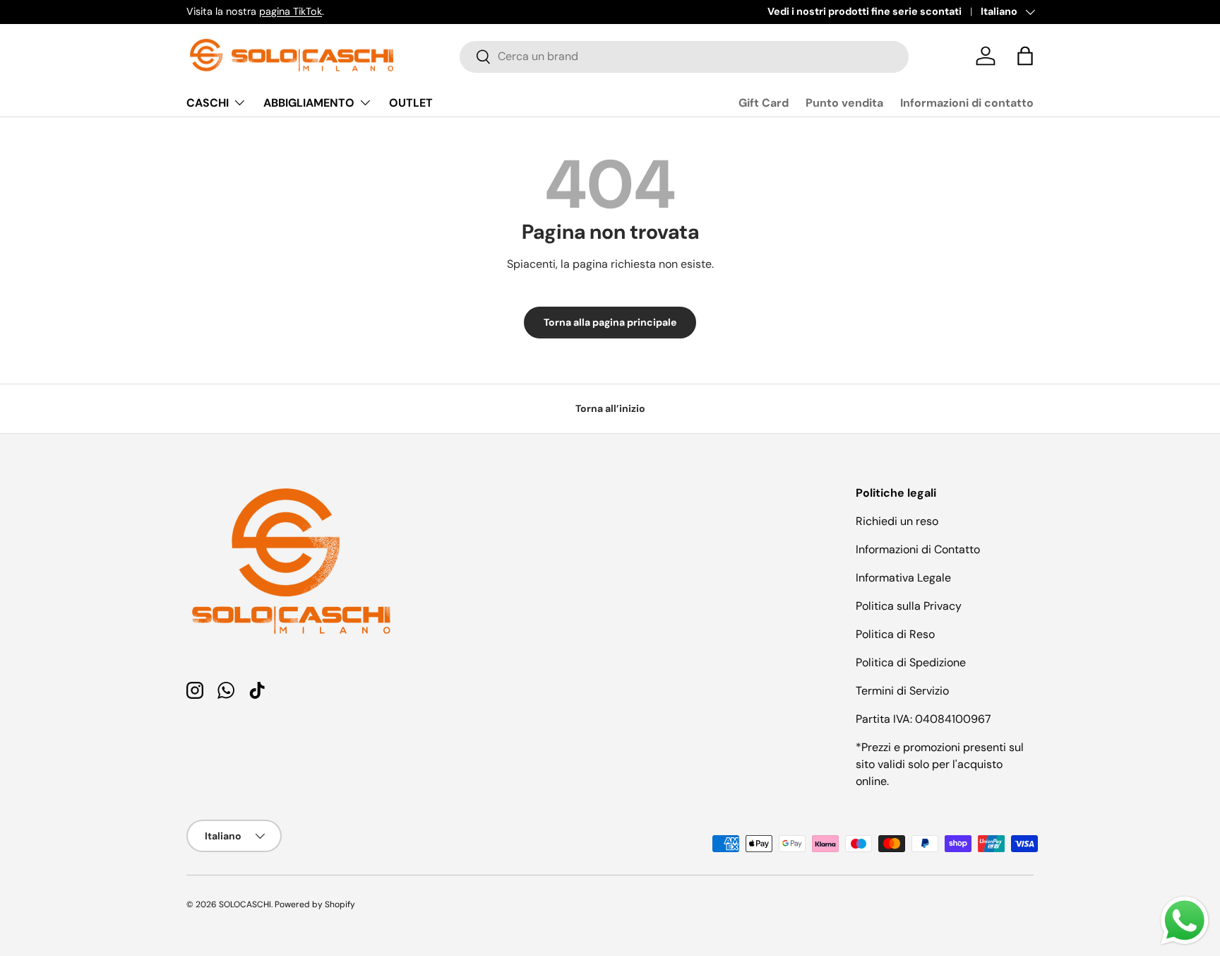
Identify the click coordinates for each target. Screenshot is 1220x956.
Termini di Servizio (902, 690)
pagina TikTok (290, 11)
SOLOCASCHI (245, 904)
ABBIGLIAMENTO (308, 102)
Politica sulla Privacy (909, 605)
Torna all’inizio (610, 408)
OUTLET (411, 102)
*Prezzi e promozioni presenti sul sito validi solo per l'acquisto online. (940, 764)
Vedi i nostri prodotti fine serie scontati (864, 11)
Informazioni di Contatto (918, 549)
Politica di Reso (895, 634)
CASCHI (207, 102)
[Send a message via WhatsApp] (1184, 920)
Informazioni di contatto (967, 102)
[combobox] (684, 56)
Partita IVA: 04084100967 (923, 719)
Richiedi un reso (897, 521)
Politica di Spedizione (911, 662)
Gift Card (763, 102)
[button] (1025, 55)
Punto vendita (844, 102)
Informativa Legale (903, 577)
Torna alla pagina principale (610, 322)
